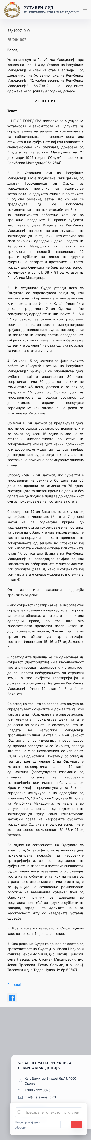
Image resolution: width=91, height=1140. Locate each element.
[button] (85, 9)
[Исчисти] (76, 1124)
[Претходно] (55, 1124)
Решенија (15, 984)
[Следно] (66, 1124)
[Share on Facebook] (12, 997)
